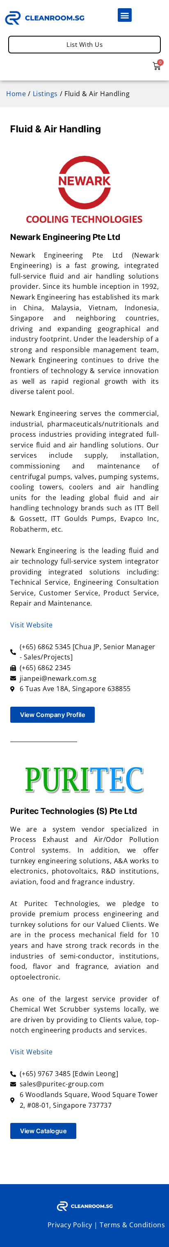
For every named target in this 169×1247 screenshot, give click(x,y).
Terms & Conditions (132, 1224)
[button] (125, 15)
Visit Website (31, 624)
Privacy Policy (70, 1224)
